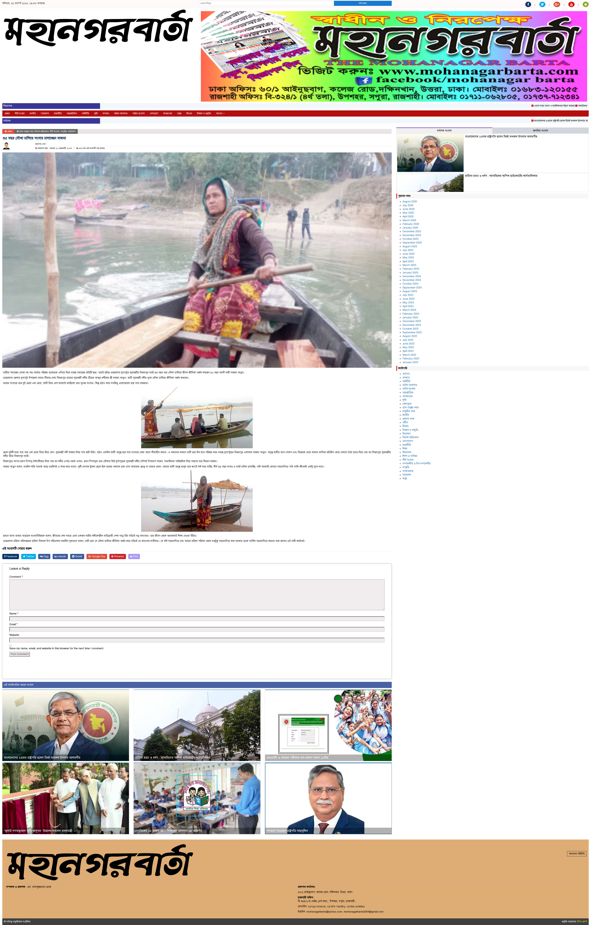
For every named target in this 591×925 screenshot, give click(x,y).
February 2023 (410, 358)
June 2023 (408, 343)
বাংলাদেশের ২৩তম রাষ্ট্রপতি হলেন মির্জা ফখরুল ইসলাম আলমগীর (501, 120)
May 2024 (408, 302)
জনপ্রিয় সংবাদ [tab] (540, 130)
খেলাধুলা (154, 113)
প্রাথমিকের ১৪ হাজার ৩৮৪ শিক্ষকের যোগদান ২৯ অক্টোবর (168, 831)
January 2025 (410, 272)
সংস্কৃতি (64, 131)
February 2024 (410, 313)
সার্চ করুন (363, 3)
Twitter (29, 556)
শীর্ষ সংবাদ (20, 113)
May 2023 (408, 347)
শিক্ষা (404, 448)
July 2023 (407, 340)
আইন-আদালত (121, 113)
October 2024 (410, 283)
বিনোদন (406, 433)
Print (135, 556)
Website (14, 635)
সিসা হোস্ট (582, 921)
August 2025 (409, 246)
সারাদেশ (45, 113)
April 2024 (408, 306)
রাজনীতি (58, 113)
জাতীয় (33, 113)
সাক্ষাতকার (407, 471)
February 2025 (410, 268)
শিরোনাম (406, 452)
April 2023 (408, 351)
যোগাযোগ (407, 441)
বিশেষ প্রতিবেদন (42, 131)
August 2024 (409, 291)
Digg (45, 556)
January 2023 (410, 362)
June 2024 (408, 298)
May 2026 (408, 212)
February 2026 (410, 224)
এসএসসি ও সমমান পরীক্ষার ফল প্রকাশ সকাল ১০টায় (297, 758)
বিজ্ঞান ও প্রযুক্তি (204, 113)
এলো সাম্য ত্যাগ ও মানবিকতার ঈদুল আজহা (491, 105)
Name (13, 613)
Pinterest (118, 556)
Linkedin (61, 556)
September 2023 (412, 332)
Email (13, 624)
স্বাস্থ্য (179, 113)
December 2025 (411, 231)
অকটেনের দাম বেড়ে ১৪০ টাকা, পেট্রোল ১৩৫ (536, 105)
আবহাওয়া (167, 113)
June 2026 (408, 209)
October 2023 (410, 328)
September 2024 (412, 287)
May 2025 (408, 257)
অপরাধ (106, 113)
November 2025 (411, 235)
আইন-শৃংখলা (139, 113)
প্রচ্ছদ (7, 113)
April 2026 (408, 216)
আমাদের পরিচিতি (577, 853)
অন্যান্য (219, 113)
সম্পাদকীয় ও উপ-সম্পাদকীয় (416, 463)
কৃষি (96, 113)
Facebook (11, 556)
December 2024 (411, 276)
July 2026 (407, 205)
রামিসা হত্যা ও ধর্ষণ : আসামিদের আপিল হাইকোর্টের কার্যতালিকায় (173, 758)
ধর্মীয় (405, 422)
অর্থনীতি (85, 113)
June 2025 (408, 253)
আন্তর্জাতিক (72, 113)
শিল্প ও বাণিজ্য (409, 456)
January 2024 (410, 317)
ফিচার (189, 113)
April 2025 (408, 261)
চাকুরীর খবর (408, 411)
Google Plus (98, 556)
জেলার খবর (408, 418)
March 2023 (409, 354)
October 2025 (410, 239)
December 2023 (411, 321)
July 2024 (407, 295)
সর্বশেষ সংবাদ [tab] (444, 130)
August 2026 (409, 201)
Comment (16, 576)
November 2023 (411, 325)
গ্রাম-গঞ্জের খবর (26, 131)
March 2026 (409, 220)
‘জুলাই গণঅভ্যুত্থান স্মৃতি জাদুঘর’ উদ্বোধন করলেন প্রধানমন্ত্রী (38, 831)
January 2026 (410, 227)
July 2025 (407, 250)
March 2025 (409, 265)
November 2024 (411, 280)
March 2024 (409, 310)
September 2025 (412, 242)
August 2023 (409, 336)
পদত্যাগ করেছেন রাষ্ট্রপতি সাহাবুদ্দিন (287, 831)
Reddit (78, 556)
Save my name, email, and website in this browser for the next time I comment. (56, 648)
